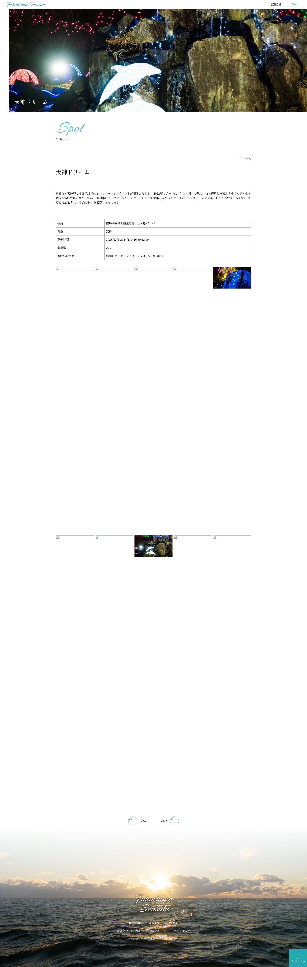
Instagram (135, 922)
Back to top (298, 961)
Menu (295, 4)
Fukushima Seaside (25, 4)
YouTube (154, 922)
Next (163, 821)
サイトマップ (181, 930)
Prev (144, 821)
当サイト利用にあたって (150, 930)
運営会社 (276, 4)
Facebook (172, 922)
